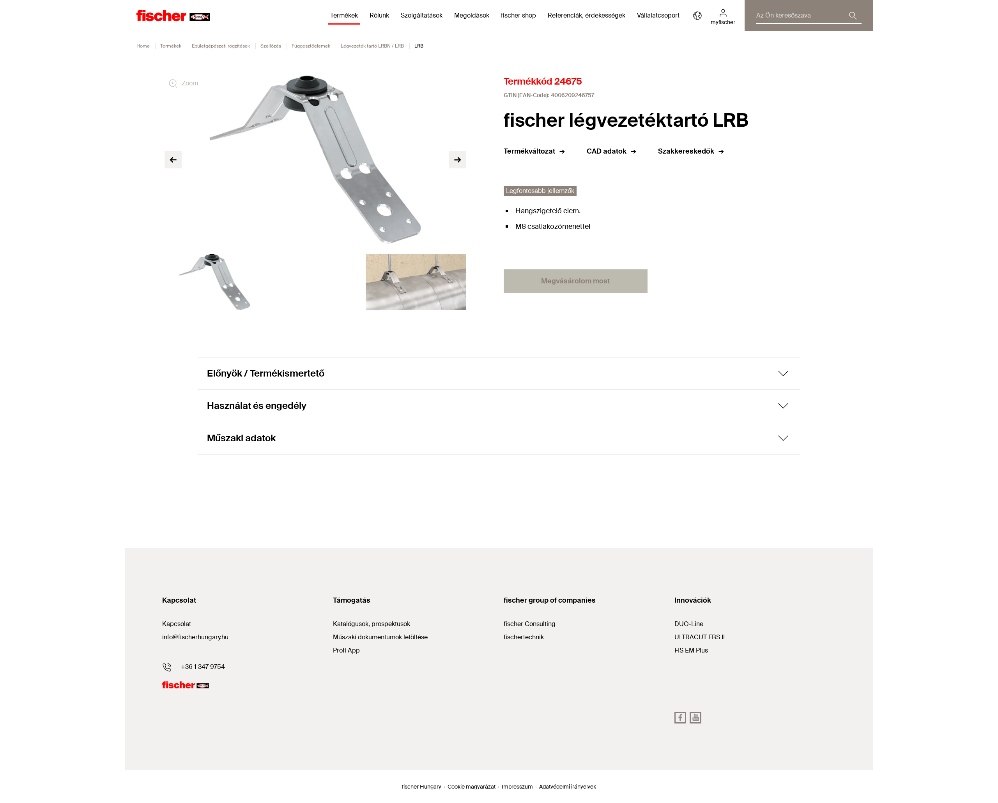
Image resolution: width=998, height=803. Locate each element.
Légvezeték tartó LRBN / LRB (372, 46)
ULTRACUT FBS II (699, 637)
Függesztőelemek (311, 46)
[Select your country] (697, 15)
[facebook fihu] (680, 717)
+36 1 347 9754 (203, 667)
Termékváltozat (529, 151)
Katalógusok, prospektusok (371, 624)
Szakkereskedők (686, 151)
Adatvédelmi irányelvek (567, 786)
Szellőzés (270, 46)
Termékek (170, 46)
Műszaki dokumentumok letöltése (380, 637)
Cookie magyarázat (471, 786)
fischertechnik (524, 637)
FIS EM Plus (691, 650)
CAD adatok (606, 151)
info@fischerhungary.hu (195, 637)
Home (143, 46)
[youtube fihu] (695, 717)
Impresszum (517, 786)
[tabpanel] (215, 282)
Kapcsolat (176, 624)
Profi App (346, 650)
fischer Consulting (530, 624)
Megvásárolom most (575, 281)
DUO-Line (688, 624)
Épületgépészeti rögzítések (221, 46)
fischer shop (518, 15)
